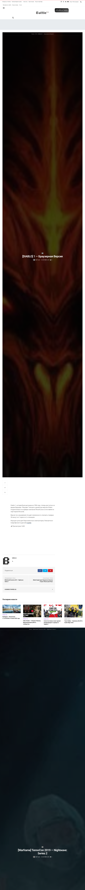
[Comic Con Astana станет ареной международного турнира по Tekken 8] (53, 611)
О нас (20, 5)
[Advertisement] (33, 491)
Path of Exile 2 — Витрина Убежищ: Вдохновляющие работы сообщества (32, 622)
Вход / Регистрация (74, 1)
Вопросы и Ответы (6, 1)
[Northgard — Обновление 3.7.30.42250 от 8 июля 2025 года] (11, 609)
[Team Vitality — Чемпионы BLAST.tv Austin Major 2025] (73, 611)
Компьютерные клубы (16, 1)
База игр (25, 1)
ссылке (29, 523)
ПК (42, 253)
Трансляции (31, 1)
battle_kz (38, 259)
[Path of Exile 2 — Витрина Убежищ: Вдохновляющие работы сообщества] (32, 611)
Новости (4, 614)
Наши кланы (15, 5)
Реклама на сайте (7, 5)
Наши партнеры (38, 1)
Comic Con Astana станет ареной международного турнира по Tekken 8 (52, 622)
